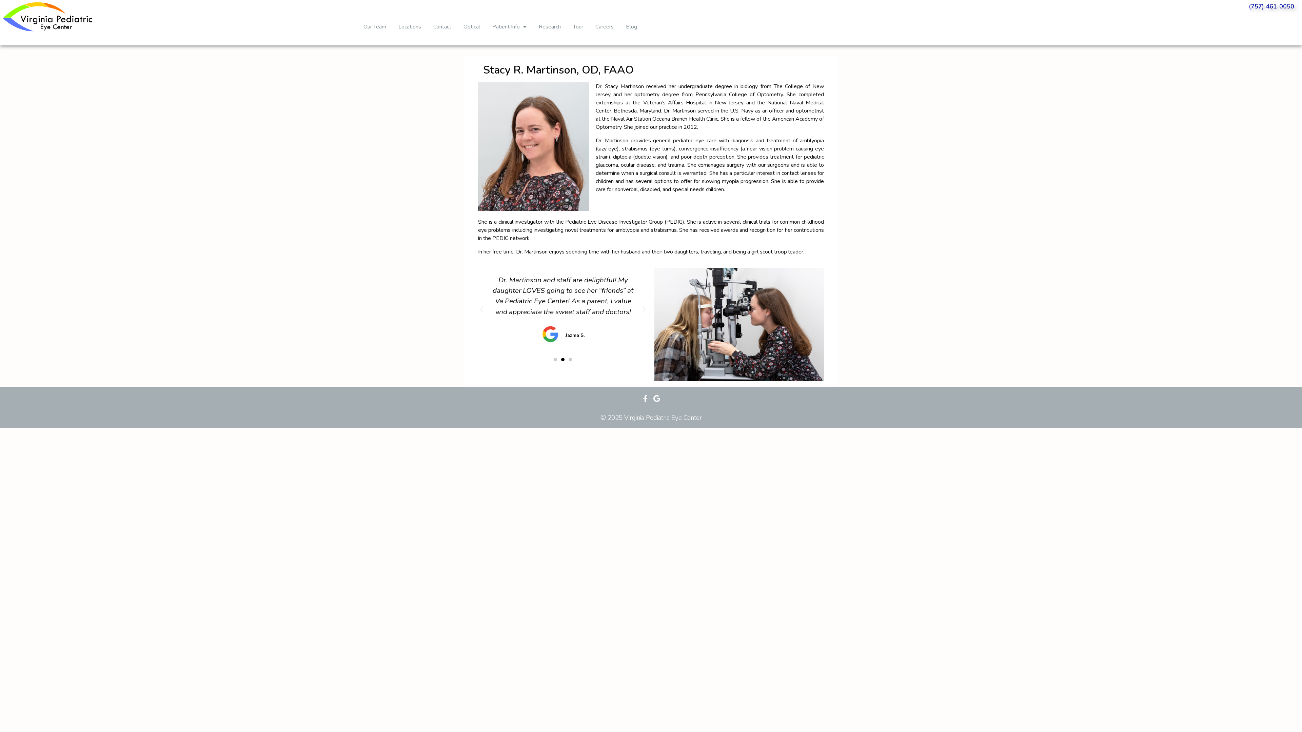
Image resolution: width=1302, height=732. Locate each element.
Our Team (374, 26)
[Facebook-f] (645, 398)
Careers (604, 26)
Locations (409, 26)
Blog (631, 26)
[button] (555, 359)
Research (550, 26)
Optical (471, 26)
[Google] (656, 398)
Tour (578, 26)
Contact (442, 26)
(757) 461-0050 (1271, 6)
